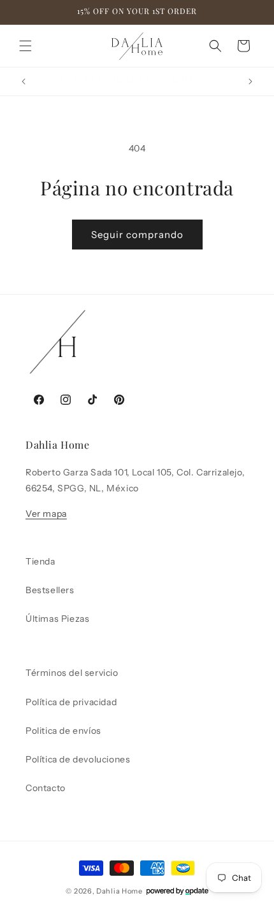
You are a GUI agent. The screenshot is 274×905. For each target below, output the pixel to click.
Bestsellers (50, 590)
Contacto (45, 788)
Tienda (40, 561)
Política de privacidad (71, 702)
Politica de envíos (63, 730)
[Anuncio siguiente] (250, 81)
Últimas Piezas (57, 618)
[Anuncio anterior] (24, 81)
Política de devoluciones (77, 759)
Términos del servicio (72, 672)
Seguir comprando (137, 234)
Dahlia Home (119, 891)
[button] (25, 46)
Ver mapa (46, 513)
